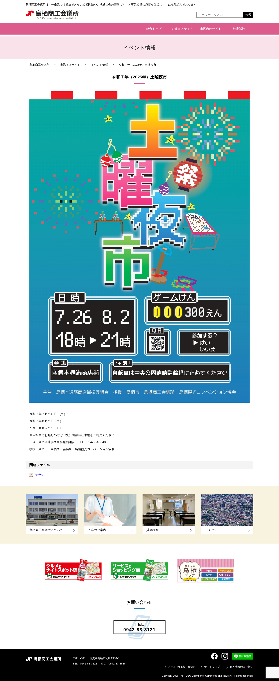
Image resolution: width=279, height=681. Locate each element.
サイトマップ (212, 666)
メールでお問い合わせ (181, 666)
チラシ (39, 474)
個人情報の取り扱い (241, 666)
